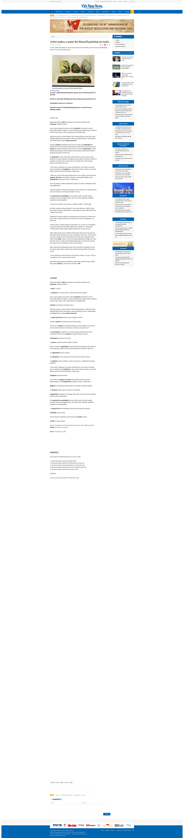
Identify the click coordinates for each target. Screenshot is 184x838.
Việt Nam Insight (53, 17)
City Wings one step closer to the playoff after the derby (127, 58)
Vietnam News (77, 795)
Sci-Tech (75, 11)
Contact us (119, 830)
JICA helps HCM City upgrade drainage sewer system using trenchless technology (127, 93)
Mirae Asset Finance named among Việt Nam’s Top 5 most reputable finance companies (123, 206)
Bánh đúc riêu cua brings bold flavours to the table (122, 263)
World (120, 11)
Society (83, 11)
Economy (68, 11)
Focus (52, 15)
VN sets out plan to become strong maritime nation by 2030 (123, 105)
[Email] (109, 44)
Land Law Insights (101, 15)
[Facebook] (100, 45)
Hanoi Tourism (110, 15)
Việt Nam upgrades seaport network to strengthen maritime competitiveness (123, 224)
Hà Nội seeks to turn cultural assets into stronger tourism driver (123, 170)
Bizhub (115, 1)
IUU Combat (62, 17)
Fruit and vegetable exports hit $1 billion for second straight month (127, 84)
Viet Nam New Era (75, 15)
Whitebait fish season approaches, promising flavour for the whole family (123, 253)
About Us (126, 1)
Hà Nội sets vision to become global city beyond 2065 (123, 177)
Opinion (114, 11)
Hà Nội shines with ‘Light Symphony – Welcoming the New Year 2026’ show (123, 132)
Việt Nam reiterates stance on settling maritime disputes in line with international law (123, 229)
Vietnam (57, 795)
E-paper (117, 37)
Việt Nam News (92, 6)
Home (52, 36)
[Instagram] (107, 44)
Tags (52, 795)
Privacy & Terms (127, 830)
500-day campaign (72, 17)
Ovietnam (120, 1)
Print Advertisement (120, 44)
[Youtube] (105, 44)
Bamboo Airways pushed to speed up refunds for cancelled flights (127, 66)
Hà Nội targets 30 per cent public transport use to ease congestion (122, 173)
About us (113, 830)
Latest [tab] (117, 53)
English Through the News (67, 795)
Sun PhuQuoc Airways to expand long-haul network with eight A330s (123, 211)
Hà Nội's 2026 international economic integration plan (123, 155)
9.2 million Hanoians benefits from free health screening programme (123, 127)
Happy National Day (83, 17)
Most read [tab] (128, 53)
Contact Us (131, 1)
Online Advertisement (120, 46)
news (83, 795)
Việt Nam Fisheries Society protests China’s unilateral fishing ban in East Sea (123, 235)
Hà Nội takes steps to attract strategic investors (123, 159)
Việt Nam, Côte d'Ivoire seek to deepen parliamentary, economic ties (127, 76)
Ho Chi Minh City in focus (121, 15)
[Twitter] (102, 45)
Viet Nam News (55, 90)
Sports (97, 11)
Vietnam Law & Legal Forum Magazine (103, 1)
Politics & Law (59, 11)
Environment (105, 11)
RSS (133, 830)
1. (50, 782)
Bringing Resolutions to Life (63, 15)
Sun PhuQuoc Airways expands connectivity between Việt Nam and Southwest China (123, 200)
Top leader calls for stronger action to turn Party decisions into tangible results (123, 116)
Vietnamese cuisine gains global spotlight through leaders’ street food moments (123, 259)
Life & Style (90, 11)
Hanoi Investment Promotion (88, 15)
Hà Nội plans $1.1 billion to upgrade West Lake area (123, 137)
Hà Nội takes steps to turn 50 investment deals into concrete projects (122, 150)
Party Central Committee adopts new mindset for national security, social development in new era (123, 110)
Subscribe (117, 42)
